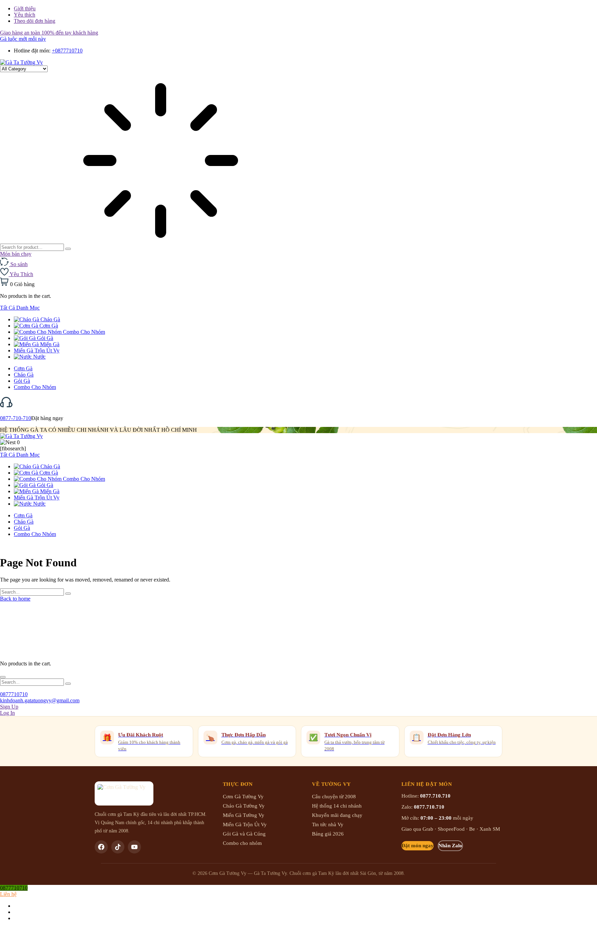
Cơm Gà (48, 326)
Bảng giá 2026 (328, 834)
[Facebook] (101, 846)
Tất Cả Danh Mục (20, 308)
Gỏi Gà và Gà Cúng (244, 834)
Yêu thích (24, 15)
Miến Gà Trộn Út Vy (36, 350)
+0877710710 (67, 50)
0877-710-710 (15, 418)
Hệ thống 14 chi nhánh (337, 806)
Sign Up (9, 707)
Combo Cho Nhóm (83, 332)
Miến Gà (49, 344)
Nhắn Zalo (450, 845)
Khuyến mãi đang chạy (337, 815)
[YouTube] (134, 846)
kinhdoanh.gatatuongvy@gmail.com (39, 700)
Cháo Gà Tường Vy (244, 806)
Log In (7, 713)
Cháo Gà (49, 319)
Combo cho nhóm (242, 843)
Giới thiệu (25, 8)
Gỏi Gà (44, 338)
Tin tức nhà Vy (327, 824)
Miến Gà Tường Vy (243, 815)
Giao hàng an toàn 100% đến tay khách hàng (49, 33)
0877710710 (14, 694)
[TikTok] (117, 846)
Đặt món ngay (417, 845)
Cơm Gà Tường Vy (243, 796)
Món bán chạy (15, 254)
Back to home (15, 599)
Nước (39, 357)
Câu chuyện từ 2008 (334, 796)
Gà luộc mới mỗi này (23, 39)
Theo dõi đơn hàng (34, 21)
